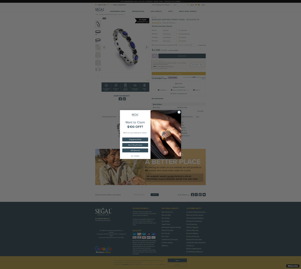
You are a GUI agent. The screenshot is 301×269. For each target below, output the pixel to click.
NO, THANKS (135, 156)
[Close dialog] (179, 112)
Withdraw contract (293, 266)
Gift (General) (135, 150)
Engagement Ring (135, 139)
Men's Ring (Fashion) (135, 145)
